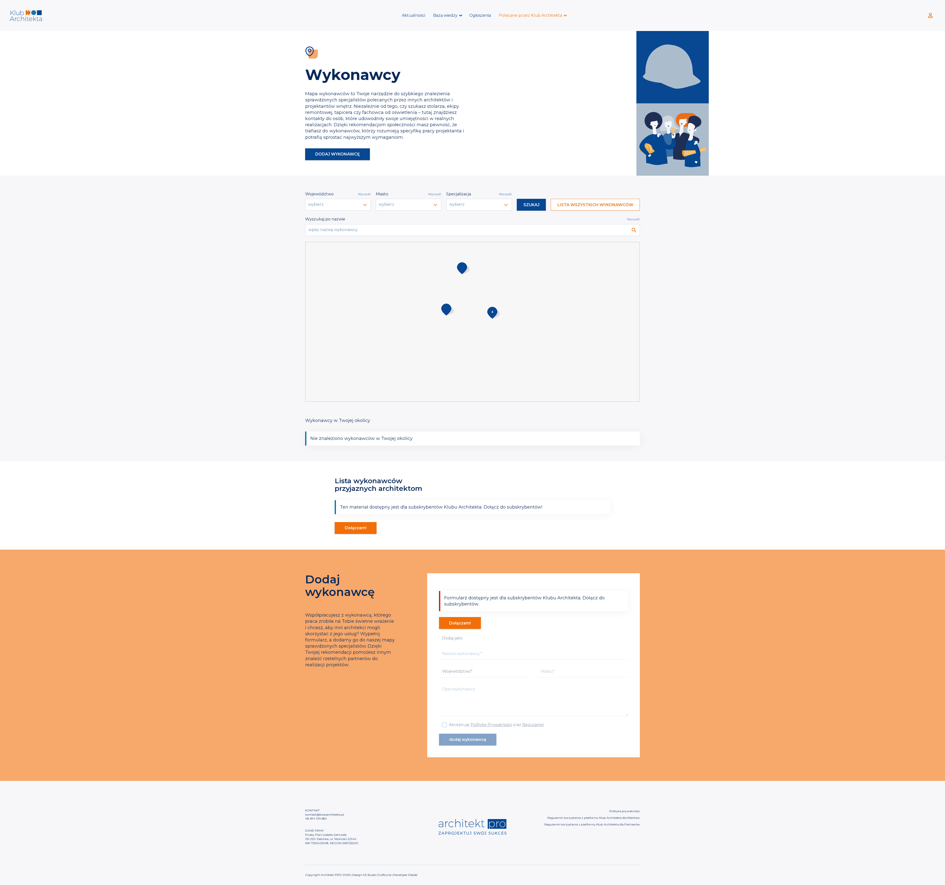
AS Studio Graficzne (377, 875)
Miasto (382, 194)
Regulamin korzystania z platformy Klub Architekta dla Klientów (593, 818)
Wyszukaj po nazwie (325, 219)
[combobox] (338, 205)
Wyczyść (364, 194)
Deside (412, 875)
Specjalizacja (458, 194)
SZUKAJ (531, 204)
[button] (493, 313)
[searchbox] (338, 204)
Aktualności (413, 15)
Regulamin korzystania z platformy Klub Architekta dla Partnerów (592, 824)
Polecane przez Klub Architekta (530, 15)
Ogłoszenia (480, 15)
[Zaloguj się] (930, 15)
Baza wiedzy (445, 15)
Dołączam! (355, 528)
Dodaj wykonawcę (337, 154)
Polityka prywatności (624, 811)
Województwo (319, 194)
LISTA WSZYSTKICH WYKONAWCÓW (595, 204)
